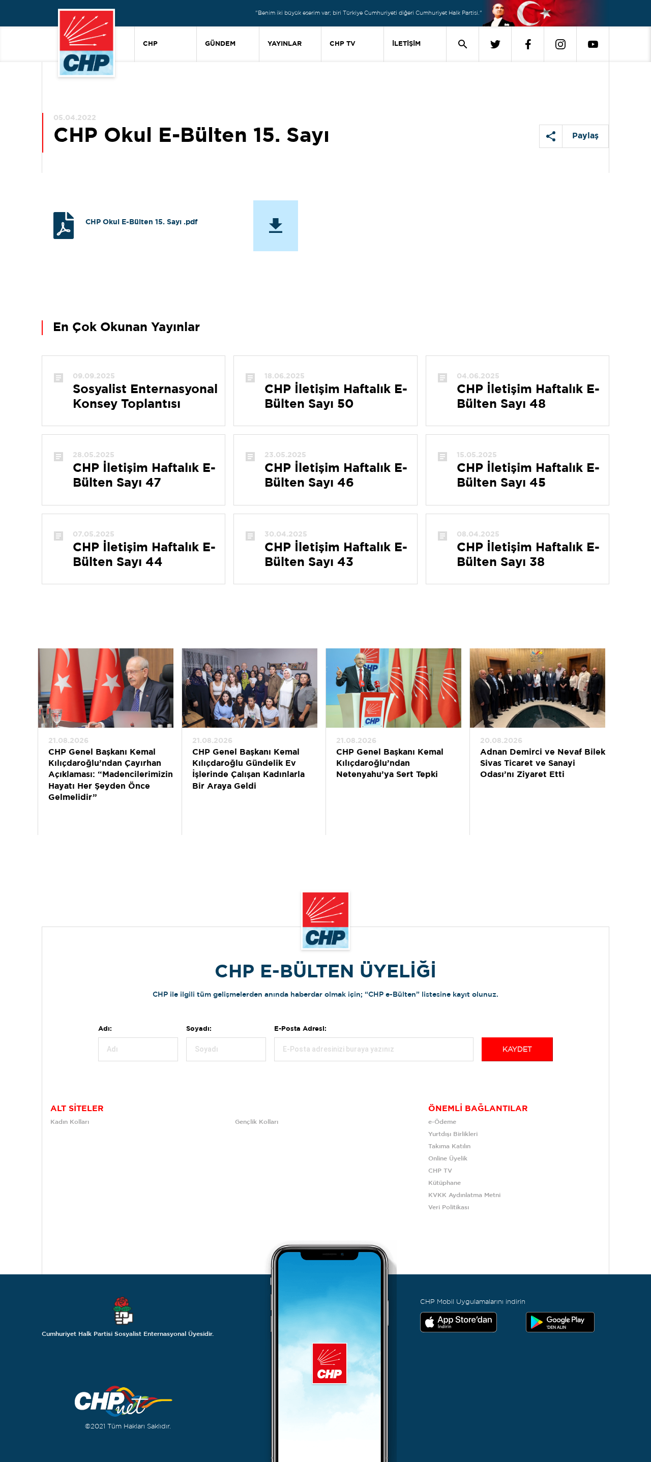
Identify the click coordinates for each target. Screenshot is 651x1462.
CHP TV (343, 44)
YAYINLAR (285, 44)
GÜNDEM (220, 44)
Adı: (105, 1029)
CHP (150, 44)
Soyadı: (199, 1029)
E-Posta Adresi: (300, 1029)
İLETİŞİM (406, 44)
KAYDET (517, 1050)
